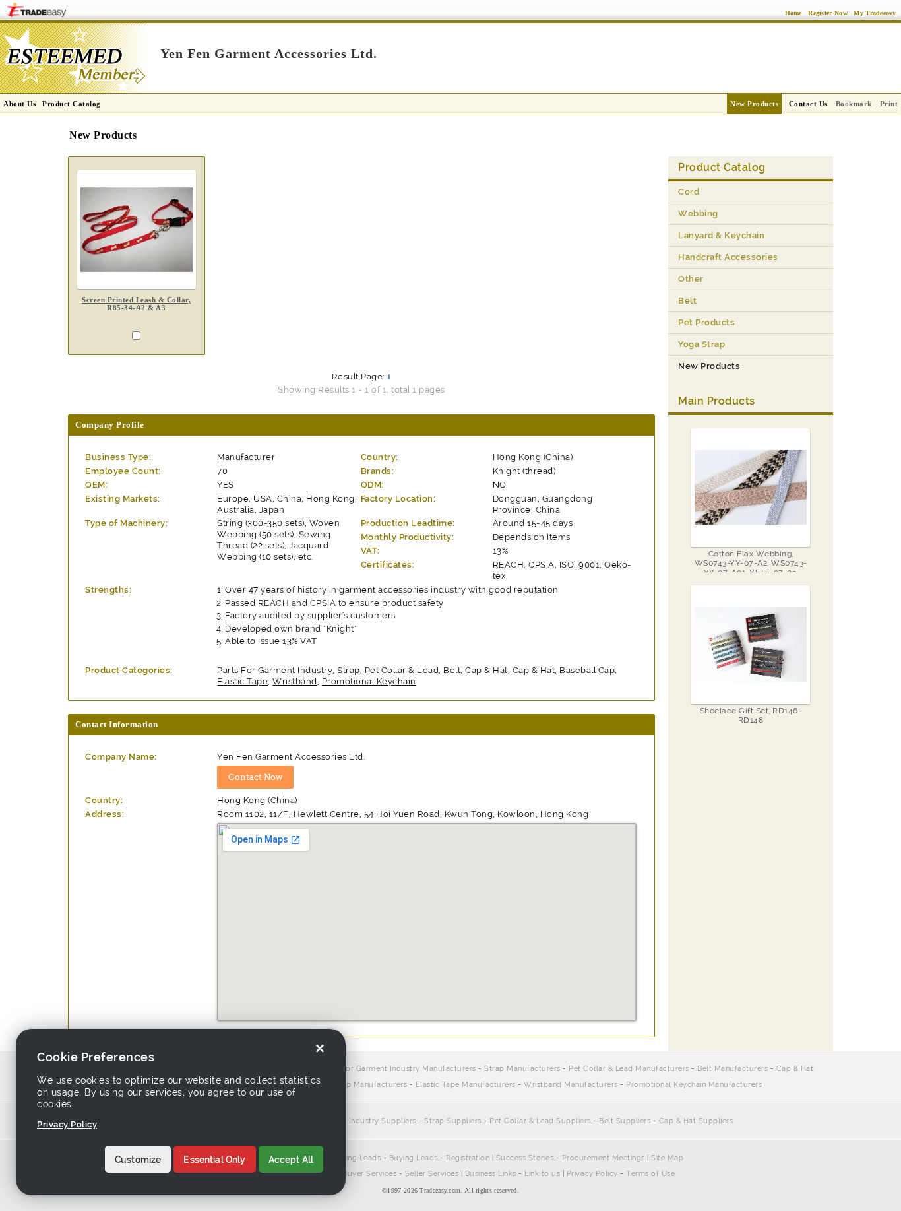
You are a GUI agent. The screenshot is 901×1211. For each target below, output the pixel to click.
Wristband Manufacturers (571, 1084)
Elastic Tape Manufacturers (466, 1084)
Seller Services (432, 1173)
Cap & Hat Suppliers (696, 1121)
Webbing (698, 213)
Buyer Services (369, 1173)
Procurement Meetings (603, 1158)
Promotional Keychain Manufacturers (694, 1084)
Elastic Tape (242, 681)
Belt (451, 670)
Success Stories (525, 1158)
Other (691, 279)
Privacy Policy (592, 1173)
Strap (348, 670)
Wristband (294, 681)
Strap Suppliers (453, 1121)
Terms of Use (650, 1173)
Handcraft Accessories (728, 257)
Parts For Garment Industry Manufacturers (398, 1068)
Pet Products (706, 322)
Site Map (667, 1158)
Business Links (490, 1173)
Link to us (542, 1173)
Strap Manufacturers (522, 1068)
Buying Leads (413, 1158)
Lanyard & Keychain (721, 235)
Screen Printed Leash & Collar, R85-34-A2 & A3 (136, 303)
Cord (688, 192)
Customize (138, 1159)
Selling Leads (356, 1158)
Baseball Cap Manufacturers (355, 1084)
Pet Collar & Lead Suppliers (540, 1121)
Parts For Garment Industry (274, 670)
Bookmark (854, 104)
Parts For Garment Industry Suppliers (348, 1121)
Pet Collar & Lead (402, 670)
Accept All (291, 1159)
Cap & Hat (486, 670)
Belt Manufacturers (732, 1068)
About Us (19, 104)
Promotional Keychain (369, 681)
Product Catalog (71, 104)
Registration (467, 1158)
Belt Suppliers (624, 1121)
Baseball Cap (587, 670)
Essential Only (214, 1159)
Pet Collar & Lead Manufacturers (629, 1068)
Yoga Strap (701, 344)
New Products (754, 104)
